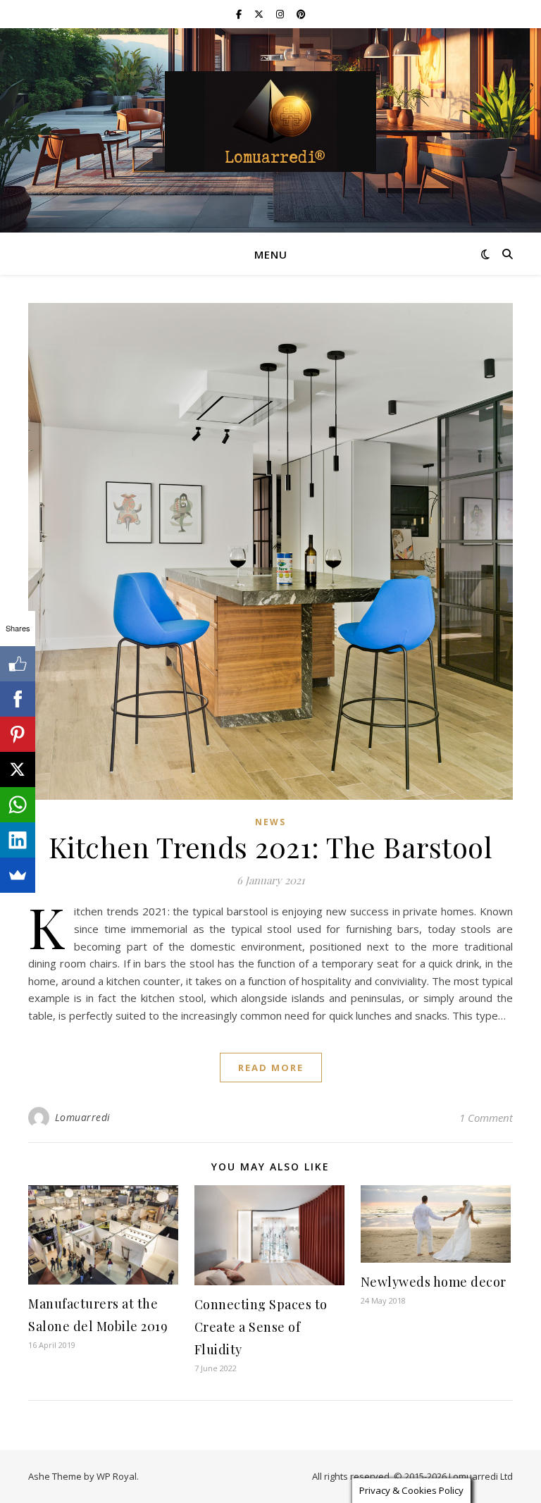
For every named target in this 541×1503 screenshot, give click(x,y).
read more (271, 1067)
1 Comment (486, 1118)
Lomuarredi (83, 1117)
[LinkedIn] (17, 840)
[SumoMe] (17, 875)
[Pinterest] (17, 734)
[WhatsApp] (17, 804)
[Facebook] (17, 699)
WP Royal (117, 1476)
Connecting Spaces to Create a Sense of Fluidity (261, 1327)
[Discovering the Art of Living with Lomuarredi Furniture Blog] (270, 121)
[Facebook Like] (17, 663)
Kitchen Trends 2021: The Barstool (271, 846)
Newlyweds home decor (433, 1281)
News (270, 822)
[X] (17, 769)
